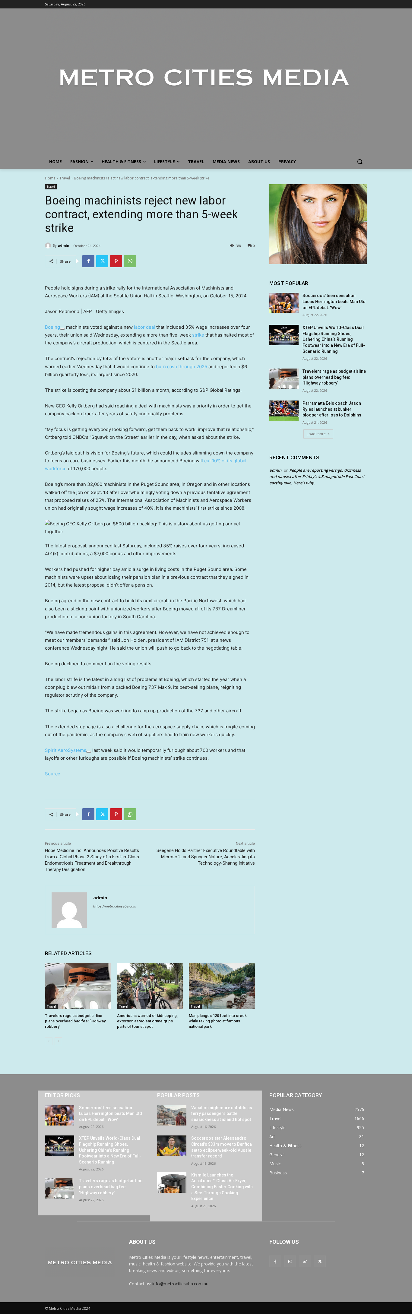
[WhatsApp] (130, 261)
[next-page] (58, 1041)
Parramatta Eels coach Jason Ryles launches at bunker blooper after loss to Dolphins (332, 409)
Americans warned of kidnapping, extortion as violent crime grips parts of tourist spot (147, 1021)
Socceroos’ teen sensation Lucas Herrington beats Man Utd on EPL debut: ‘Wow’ (334, 301)
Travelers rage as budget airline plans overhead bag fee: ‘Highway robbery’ (75, 1021)
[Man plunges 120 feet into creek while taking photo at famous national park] (222, 986)
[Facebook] (88, 261)
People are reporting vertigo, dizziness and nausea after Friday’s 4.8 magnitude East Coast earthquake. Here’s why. (317, 476)
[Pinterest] (116, 261)
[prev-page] (48, 1041)
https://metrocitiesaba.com (114, 906)
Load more (316, 433)
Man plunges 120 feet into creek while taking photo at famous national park (218, 1021)
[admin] (49, 245)
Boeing (52, 327)
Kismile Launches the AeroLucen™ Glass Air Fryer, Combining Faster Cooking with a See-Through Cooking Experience (222, 1187)
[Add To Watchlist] (62, 329)
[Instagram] (290, 1261)
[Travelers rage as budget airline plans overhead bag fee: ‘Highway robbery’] (78, 986)
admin (63, 245)
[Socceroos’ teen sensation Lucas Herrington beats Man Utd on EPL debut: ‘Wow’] (284, 303)
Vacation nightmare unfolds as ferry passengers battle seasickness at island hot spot (221, 1113)
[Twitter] (102, 261)
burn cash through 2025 (181, 366)
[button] (360, 161)
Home (50, 178)
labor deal (144, 327)
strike (198, 335)
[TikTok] (305, 1261)
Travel (64, 178)
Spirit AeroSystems (65, 750)
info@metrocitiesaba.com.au (180, 1284)
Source (52, 774)
